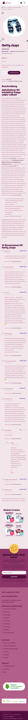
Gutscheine (6, 669)
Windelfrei (4, 9)
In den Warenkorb (14, 72)
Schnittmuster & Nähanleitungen (14, 7)
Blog (5, 672)
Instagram (6, 654)
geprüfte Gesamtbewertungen (17, 51)
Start (4, 7)
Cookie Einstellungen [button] (8, 716)
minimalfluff (12, 158)
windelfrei (10, 81)
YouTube (6, 657)
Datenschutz (16, 714)
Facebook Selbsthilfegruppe (11, 648)
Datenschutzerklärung (6, 580)
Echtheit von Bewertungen (10, 718)
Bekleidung (6, 617)
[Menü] (24, 2)
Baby (21, 81)
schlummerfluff (12, 166)
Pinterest (6, 651)
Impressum (6, 714)
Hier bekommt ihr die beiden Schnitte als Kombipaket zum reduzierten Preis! (12, 162)
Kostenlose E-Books (9, 632)
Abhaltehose (16, 81)
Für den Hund (7, 620)
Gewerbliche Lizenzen (9, 666)
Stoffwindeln (7, 623)
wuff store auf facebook (10, 645)
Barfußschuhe (7, 615)
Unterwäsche (7, 626)
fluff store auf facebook (9, 643)
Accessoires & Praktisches (10, 609)
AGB (11, 714)
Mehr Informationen (17, 261)
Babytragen (6, 612)
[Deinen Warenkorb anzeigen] (21, 2)
